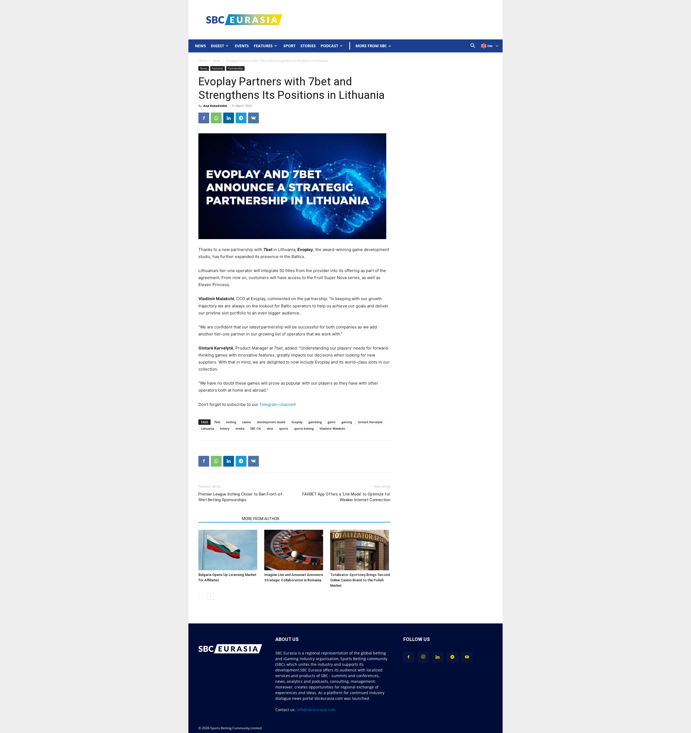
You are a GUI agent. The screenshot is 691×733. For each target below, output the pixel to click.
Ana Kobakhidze (215, 106)
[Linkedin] (228, 118)
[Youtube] (467, 657)
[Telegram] (241, 118)
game (332, 422)
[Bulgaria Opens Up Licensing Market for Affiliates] (228, 550)
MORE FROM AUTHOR (260, 519)
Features (263, 45)
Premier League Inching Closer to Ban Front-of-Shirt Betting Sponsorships (241, 497)
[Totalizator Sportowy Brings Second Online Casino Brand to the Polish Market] (360, 550)
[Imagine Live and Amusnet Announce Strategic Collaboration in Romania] (294, 550)
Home (203, 60)
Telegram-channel (276, 404)
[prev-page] (201, 596)
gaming (346, 422)
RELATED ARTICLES (218, 519)
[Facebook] (203, 118)
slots (270, 428)
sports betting (304, 428)
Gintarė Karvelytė (370, 422)
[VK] (253, 118)
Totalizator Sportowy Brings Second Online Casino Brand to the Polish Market (360, 580)
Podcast (329, 45)
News (200, 45)
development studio (271, 422)
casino (246, 422)
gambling (315, 422)
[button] (472, 46)
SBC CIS (255, 428)
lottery (224, 428)
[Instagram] (423, 656)
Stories (308, 45)
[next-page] (210, 596)
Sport (289, 45)
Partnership (235, 68)
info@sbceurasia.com (316, 709)
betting (231, 422)
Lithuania (207, 428)
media (239, 428)
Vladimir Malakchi (332, 428)
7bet (217, 422)
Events (242, 45)
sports (283, 428)
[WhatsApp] (216, 118)
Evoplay (297, 422)
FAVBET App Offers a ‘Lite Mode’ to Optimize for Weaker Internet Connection (346, 497)
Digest (217, 45)
